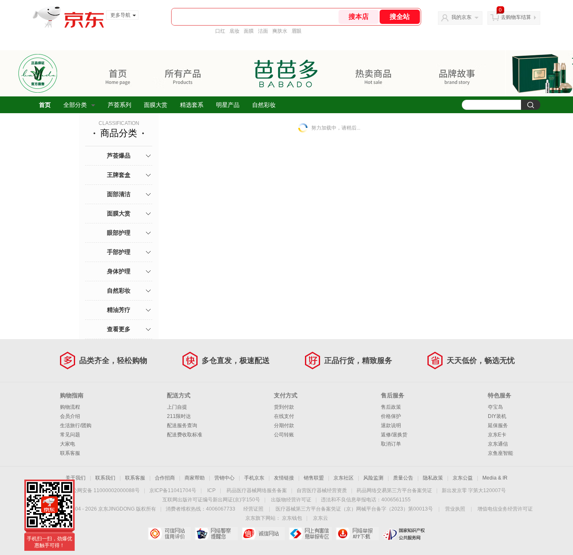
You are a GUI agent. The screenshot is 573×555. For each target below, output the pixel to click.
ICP (211, 490)
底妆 (234, 31)
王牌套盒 (118, 174)
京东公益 (463, 478)
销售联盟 (314, 478)
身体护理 (118, 271)
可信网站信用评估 (169, 533)
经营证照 (253, 509)
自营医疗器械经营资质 (322, 490)
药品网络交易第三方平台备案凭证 (394, 490)
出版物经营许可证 (291, 500)
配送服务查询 (182, 425)
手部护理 (118, 252)
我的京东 (461, 17)
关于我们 (75, 478)
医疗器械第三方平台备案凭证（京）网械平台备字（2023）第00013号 (354, 509)
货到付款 (284, 407)
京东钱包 (292, 518)
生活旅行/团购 (75, 425)
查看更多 (118, 329)
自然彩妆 (264, 104)
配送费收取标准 (184, 435)
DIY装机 (497, 416)
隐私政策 (433, 478)
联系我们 (105, 478)
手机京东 (254, 478)
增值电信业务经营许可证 (505, 509)
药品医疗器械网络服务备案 (257, 490)
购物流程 (70, 407)
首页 (45, 104)
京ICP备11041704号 (172, 490)
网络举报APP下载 (357, 533)
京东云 (320, 518)
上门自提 (177, 407)
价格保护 (391, 416)
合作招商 (165, 478)
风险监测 (373, 478)
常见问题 (70, 435)
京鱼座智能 (500, 453)
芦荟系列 (119, 104)
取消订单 (391, 444)
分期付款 (284, 425)
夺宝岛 (495, 407)
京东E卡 (497, 435)
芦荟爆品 (118, 155)
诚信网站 (263, 533)
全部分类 (75, 104)
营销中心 (224, 478)
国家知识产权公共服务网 (404, 533)
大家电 (67, 444)
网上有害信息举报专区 (310, 533)
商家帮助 (195, 478)
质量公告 (403, 478)
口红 (220, 31)
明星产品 (228, 104)
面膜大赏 (155, 104)
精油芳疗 (118, 309)
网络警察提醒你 (216, 533)
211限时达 (179, 416)
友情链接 (284, 478)
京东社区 (343, 478)
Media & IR (495, 478)
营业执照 (455, 509)
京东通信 (498, 444)
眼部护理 (118, 232)
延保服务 (498, 425)
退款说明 (391, 425)
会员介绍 (70, 416)
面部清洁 (118, 194)
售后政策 (391, 407)
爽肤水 (279, 31)
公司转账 (284, 435)
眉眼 (297, 31)
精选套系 (191, 104)
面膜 (249, 31)
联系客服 (70, 453)
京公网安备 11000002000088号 (103, 490)
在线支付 (284, 416)
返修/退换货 (394, 435)
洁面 (263, 31)
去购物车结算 (516, 17)
